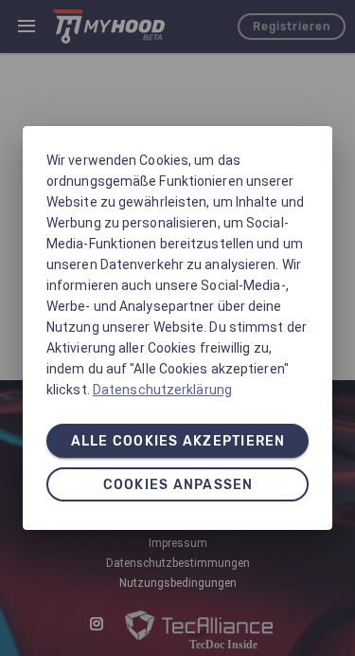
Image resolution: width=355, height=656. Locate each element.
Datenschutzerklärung (162, 389)
